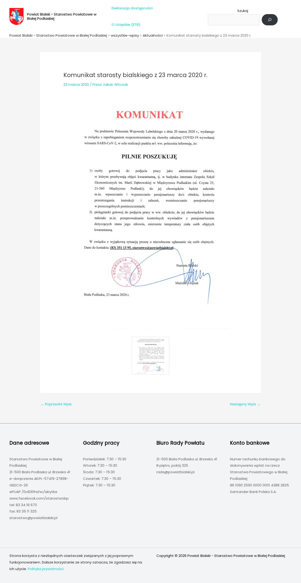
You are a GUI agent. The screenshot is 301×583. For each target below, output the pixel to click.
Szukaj (242, 10)
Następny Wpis (245, 404)
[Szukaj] (270, 19)
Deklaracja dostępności (132, 8)
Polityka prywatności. (46, 568)
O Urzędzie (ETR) (126, 24)
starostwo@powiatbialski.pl (33, 517)
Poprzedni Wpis (56, 404)
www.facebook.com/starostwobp (39, 498)
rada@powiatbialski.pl (175, 472)
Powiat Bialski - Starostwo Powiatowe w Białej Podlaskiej (61, 16)
